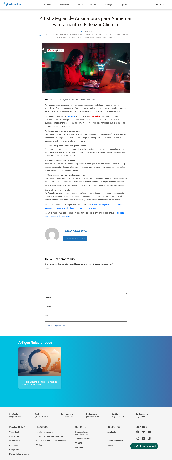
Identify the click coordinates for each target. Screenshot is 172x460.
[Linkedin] (149, 438)
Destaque (80, 34)
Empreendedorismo (102, 34)
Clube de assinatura (69, 34)
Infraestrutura (15, 441)
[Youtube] (149, 432)
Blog (109, 436)
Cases (80, 4)
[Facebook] (138, 432)
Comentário (50, 268)
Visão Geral (14, 432)
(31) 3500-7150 (67, 417)
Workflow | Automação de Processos (51, 441)
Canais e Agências (115, 441)
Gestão (101, 37)
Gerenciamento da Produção (120, 34)
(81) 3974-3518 (41, 417)
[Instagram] (138, 438)
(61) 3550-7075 (118, 417)
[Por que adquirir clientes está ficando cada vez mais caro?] (39, 361)
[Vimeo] (143, 438)
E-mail (48, 306)
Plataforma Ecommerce (45, 432)
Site (46, 315)
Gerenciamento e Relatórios (88, 37)
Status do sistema (82, 438)
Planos (93, 4)
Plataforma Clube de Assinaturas (49, 436)
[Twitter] (143, 432)
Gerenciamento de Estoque (67, 37)
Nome (48, 297)
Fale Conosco (160, 5)
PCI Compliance (42, 445)
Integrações (14, 436)
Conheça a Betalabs (75, 238)
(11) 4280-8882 (15, 417)
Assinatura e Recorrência (53, 34)
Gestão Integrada (110, 37)
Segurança (13, 445)
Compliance (14, 449)
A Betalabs (111, 432)
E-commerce (89, 34)
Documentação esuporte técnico (82, 433)
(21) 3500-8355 (142, 416)
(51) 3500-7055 (92, 417)
